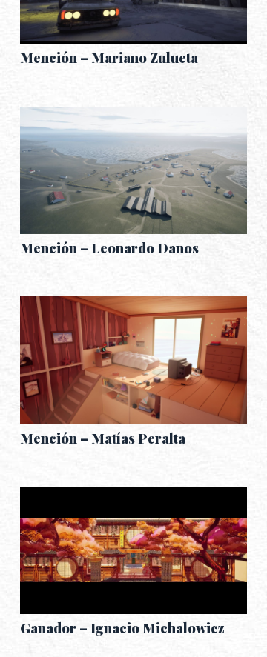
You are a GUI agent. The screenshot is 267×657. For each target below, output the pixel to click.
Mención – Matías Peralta (102, 438)
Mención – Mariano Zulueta (109, 58)
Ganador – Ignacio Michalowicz (122, 628)
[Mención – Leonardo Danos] (133, 170)
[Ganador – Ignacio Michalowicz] (133, 550)
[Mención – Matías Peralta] (133, 360)
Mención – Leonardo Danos (109, 248)
